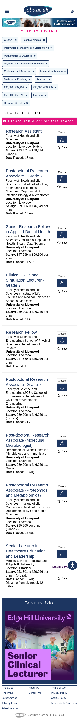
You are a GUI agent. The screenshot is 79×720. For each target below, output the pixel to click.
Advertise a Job (10, 708)
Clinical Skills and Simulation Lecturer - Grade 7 (25, 280)
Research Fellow (21, 332)
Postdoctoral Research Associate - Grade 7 (27, 173)
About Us (34, 687)
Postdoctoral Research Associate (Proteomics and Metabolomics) (27, 490)
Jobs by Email (9, 703)
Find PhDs (7, 692)
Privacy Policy (59, 692)
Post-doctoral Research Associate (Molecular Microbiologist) (27, 440)
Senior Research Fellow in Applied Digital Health (28, 229)
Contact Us (35, 692)
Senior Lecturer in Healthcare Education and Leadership (26, 551)
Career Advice (9, 698)
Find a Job (7, 687)
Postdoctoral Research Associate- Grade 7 (27, 382)
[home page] (38, 15)
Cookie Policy (58, 698)
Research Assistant (24, 131)
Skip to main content (15, 3)
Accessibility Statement (64, 703)
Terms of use (58, 687)
